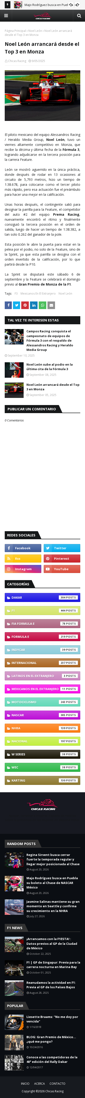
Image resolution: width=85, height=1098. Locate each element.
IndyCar (38, 650)
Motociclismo (38, 702)
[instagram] (23, 569)
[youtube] (62, 569)
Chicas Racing (17, 61)
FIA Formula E (38, 623)
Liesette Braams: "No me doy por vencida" (52, 1019)
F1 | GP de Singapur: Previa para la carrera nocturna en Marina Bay (53, 964)
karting (38, 780)
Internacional (38, 663)
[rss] (23, 558)
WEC (38, 767)
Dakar (38, 597)
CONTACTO (57, 1084)
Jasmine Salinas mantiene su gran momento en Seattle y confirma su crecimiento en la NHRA (53, 906)
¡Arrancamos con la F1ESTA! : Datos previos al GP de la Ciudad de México (51, 943)
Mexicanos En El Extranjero (38, 293)
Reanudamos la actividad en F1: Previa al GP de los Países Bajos (51, 984)
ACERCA (39, 1084)
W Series (38, 754)
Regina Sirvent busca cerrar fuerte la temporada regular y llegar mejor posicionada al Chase (53, 859)
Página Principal (15, 31)
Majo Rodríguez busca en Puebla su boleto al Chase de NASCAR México (52, 882)
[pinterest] (62, 558)
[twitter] (62, 548)
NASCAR (38, 715)
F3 (16, 293)
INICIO (25, 1084)
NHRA (38, 728)
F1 (38, 610)
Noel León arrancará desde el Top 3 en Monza (53, 386)
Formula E (38, 637)
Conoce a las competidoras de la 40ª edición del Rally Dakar (51, 1059)
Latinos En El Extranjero (38, 676)
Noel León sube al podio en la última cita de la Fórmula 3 (49, 366)
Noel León (35, 31)
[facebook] (23, 548)
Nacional (38, 741)
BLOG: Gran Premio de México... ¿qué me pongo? (51, 1039)
